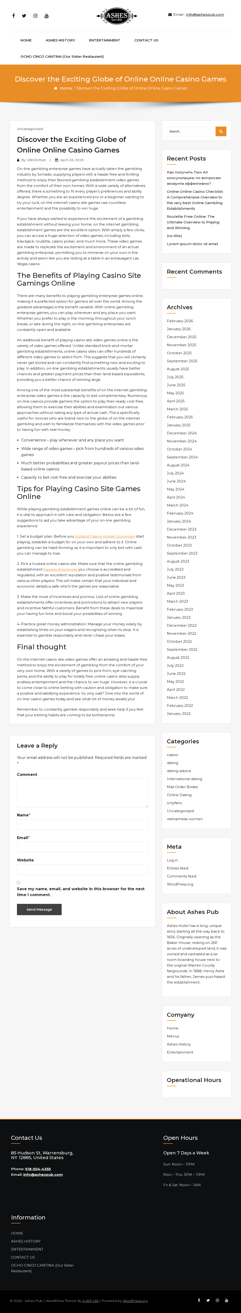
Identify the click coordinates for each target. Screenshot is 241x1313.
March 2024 (177, 505)
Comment (27, 774)
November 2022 (181, 633)
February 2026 (180, 321)
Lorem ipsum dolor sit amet (192, 244)
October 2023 (179, 545)
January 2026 (179, 329)
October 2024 (179, 449)
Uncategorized (30, 129)
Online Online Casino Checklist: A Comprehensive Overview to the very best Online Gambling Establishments (195, 200)
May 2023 (175, 585)
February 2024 (180, 513)
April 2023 (176, 593)
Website (25, 860)
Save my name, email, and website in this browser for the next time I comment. (81, 892)
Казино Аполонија (60, 569)
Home (66, 88)
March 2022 (177, 697)
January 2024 (179, 521)
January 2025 (179, 425)
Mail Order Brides (182, 787)
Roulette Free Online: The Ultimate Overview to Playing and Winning (193, 222)
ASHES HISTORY (60, 40)
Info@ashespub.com (205, 14)
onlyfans (174, 803)
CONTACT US (146, 40)
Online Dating (179, 795)
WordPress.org (180, 884)
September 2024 (182, 457)
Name (23, 815)
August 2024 (178, 465)
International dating (184, 779)
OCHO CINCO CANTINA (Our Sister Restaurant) (62, 56)
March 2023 (177, 601)
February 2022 (180, 705)
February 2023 (180, 609)
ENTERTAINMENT (104, 40)
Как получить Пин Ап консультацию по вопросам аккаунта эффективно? (194, 178)
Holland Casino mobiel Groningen (105, 536)
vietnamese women (185, 819)
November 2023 (181, 537)
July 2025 (175, 377)
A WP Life (90, 1301)
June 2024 (176, 481)
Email (22, 838)
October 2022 (179, 641)
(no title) (174, 236)
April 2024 (176, 497)
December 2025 (182, 337)
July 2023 (175, 569)
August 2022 (178, 657)
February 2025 (180, 417)
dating (172, 763)
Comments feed (181, 876)
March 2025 (177, 409)
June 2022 (176, 673)
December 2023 (182, 529)
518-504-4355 (38, 1169)
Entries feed (177, 868)
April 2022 (176, 689)
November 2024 (182, 441)
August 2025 (178, 369)
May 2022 (175, 681)
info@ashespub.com (43, 1174)
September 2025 (182, 361)
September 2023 (182, 553)
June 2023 (176, 577)
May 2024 (175, 489)
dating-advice (179, 771)
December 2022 (182, 625)
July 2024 (175, 473)
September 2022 (182, 649)
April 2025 (176, 401)
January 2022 (179, 713)
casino (172, 755)
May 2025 (175, 393)
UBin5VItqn (36, 160)
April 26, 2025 (72, 160)
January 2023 (179, 617)
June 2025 (176, 385)
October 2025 (179, 353)
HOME (26, 40)
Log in (172, 860)
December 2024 (182, 433)
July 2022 (175, 665)
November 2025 (181, 345)
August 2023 (178, 561)
